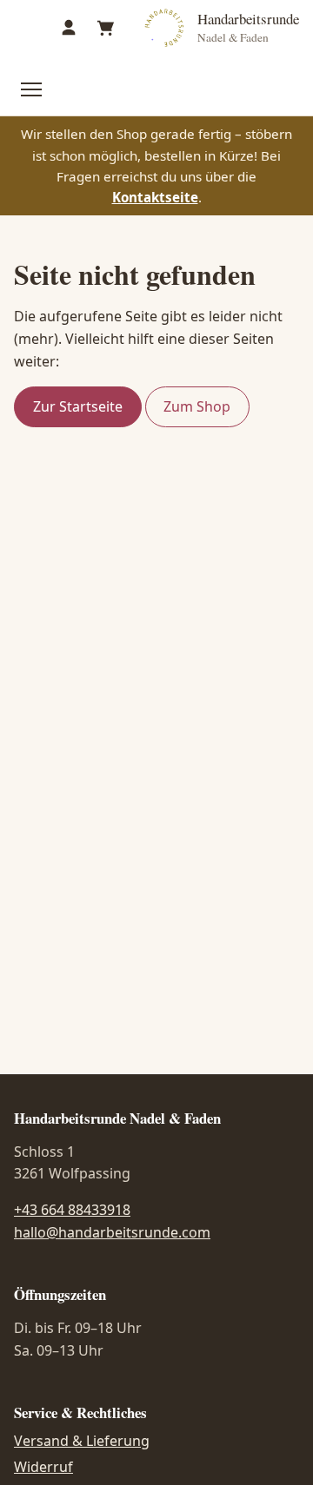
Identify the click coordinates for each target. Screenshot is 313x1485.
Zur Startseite (78, 406)
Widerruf (43, 1466)
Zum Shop (196, 406)
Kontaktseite (155, 197)
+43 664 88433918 (72, 1209)
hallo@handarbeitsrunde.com (112, 1232)
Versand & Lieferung (82, 1440)
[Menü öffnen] (31, 89)
